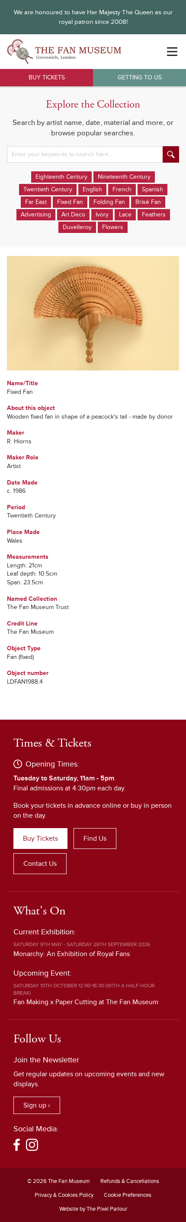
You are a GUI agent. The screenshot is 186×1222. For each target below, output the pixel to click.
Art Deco (73, 214)
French (121, 189)
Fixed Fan (70, 202)
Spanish (152, 189)
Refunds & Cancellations (129, 1181)
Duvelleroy (77, 227)
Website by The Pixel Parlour (93, 1209)
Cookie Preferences (127, 1195)
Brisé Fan (148, 202)
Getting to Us (140, 77)
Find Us (94, 838)
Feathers (154, 214)
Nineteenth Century (124, 176)
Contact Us (40, 863)
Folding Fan (109, 202)
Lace (125, 214)
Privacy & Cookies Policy (64, 1195)
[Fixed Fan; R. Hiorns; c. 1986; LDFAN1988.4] (93, 313)
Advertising (36, 214)
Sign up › (36, 1105)
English (92, 189)
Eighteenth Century (61, 176)
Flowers (112, 227)
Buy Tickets (47, 77)
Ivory (102, 214)
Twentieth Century (47, 189)
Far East (36, 202)
